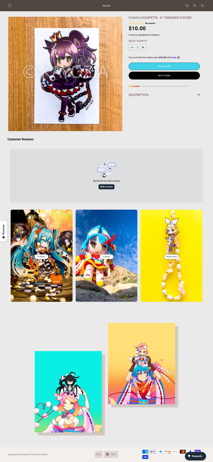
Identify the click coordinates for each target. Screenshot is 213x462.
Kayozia (26, 454)
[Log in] (194, 5)
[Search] (187, 5)
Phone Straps (171, 257)
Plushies (106, 257)
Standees (42, 257)
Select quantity (138, 41)
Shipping (133, 35)
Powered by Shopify (38, 454)
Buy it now (164, 75)
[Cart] (202, 5)
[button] (9, 5)
